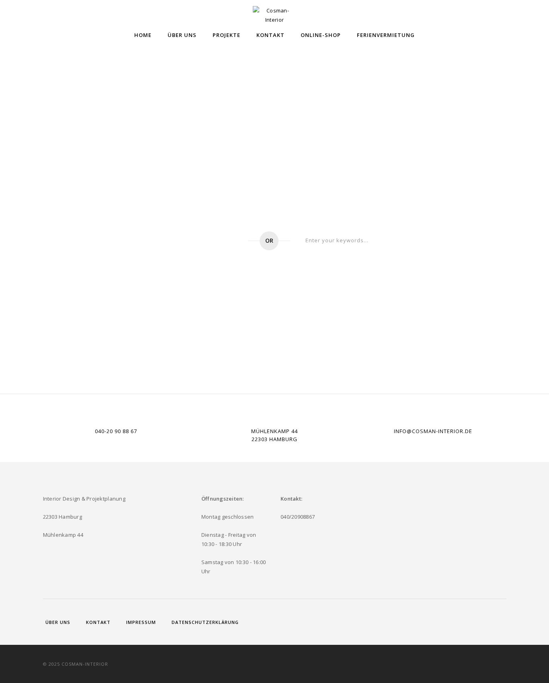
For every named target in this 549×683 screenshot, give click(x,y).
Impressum (141, 622)
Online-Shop (321, 35)
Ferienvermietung (386, 35)
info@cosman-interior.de (433, 431)
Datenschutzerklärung (205, 622)
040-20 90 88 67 (116, 431)
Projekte (226, 35)
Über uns (182, 35)
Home (143, 35)
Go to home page (194, 241)
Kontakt (270, 35)
